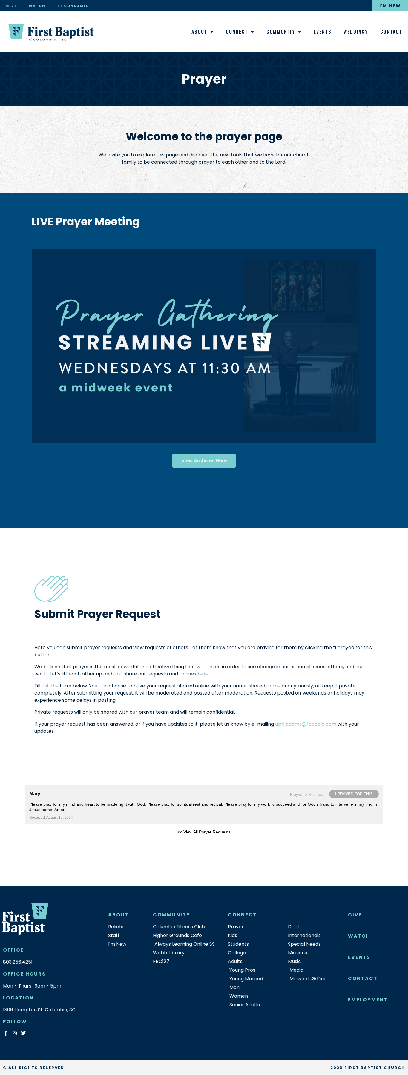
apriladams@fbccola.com (305, 724)
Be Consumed (73, 5)
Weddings (355, 31)
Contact (391, 31)
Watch (37, 5)
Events (323, 31)
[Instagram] (14, 1033)
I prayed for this (354, 794)
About (199, 31)
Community (280, 31)
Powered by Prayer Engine (47, 841)
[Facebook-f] (6, 1033)
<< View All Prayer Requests (204, 832)
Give (11, 5)
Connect (237, 31)
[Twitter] (23, 1033)
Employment (368, 999)
